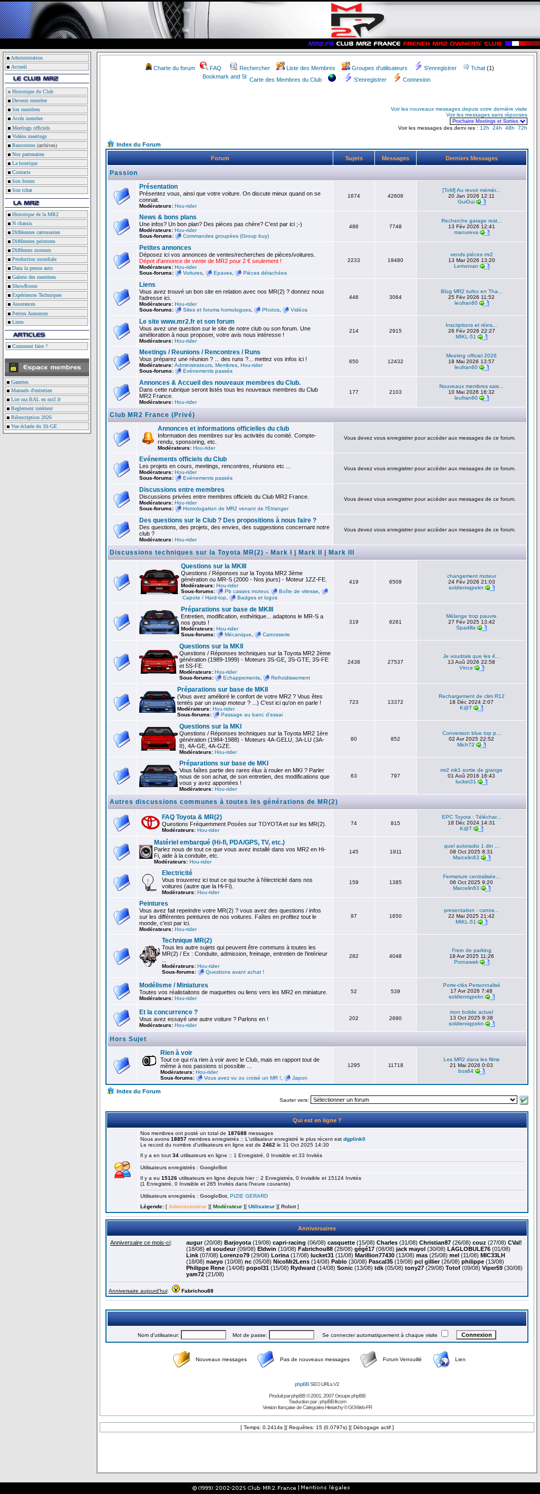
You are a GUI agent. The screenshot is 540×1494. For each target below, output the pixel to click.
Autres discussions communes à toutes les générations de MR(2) (224, 802)
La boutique (24, 163)
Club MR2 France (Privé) (152, 415)
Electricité (177, 873)
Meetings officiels (30, 128)
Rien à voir (176, 1052)
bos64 (466, 1071)
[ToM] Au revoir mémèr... (471, 190)
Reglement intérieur (31, 408)
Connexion (416, 79)
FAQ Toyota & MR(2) (192, 817)
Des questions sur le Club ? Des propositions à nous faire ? (227, 520)
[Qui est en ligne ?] (122, 1176)
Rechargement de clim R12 (472, 696)
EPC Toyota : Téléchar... (471, 817)
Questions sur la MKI (210, 726)
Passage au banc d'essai (252, 714)
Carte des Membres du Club (285, 79)
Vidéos (299, 310)
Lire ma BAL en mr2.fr (35, 399)
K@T (466, 708)
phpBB (302, 1384)
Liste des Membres (310, 68)
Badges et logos (257, 597)
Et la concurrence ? (168, 1012)
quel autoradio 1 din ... (471, 846)
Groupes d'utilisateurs (380, 68)
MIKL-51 (466, 336)
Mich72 (466, 745)
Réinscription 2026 (30, 417)
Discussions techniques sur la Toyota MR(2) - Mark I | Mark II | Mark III (232, 552)
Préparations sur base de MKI (223, 763)
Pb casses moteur (246, 591)
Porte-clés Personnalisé (471, 985)
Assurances (23, 304)
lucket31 (466, 781)
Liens (17, 322)
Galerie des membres (33, 277)
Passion (124, 173)
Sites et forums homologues (217, 310)
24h (497, 128)
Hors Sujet (128, 1039)
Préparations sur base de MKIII (227, 609)
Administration (27, 58)
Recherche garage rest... (471, 221)
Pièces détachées (265, 273)
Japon (299, 1078)
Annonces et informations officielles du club (223, 428)
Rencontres (23, 145)
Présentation (158, 186)
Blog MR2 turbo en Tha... (472, 291)
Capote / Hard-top (204, 597)
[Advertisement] (230, 115)
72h (522, 128)
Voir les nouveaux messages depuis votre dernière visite (459, 109)
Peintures (153, 903)
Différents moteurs (31, 250)
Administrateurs (193, 365)
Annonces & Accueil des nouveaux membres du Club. (220, 382)
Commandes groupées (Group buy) (226, 236)
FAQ (215, 68)
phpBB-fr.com (333, 1401)
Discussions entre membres (182, 489)
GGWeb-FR (360, 1407)
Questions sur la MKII (211, 646)
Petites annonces (165, 247)
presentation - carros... (471, 910)
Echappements (241, 678)
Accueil (19, 67)
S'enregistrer (440, 68)
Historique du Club (32, 91)
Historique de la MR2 (35, 214)
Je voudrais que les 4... (471, 656)
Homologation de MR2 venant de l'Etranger (235, 508)
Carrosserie (276, 634)
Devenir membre (29, 100)
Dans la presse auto (32, 268)
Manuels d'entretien (30, 390)
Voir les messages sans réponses (486, 115)
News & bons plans (168, 217)
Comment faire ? (29, 346)
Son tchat (21, 190)
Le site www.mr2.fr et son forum (187, 321)
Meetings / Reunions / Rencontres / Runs (200, 352)
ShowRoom (24, 286)
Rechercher (254, 68)
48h (510, 128)
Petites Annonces (29, 313)
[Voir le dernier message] (481, 202)
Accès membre (27, 118)
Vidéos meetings (29, 136)
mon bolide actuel (471, 1012)
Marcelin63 (466, 857)
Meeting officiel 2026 (471, 355)
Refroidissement (290, 678)
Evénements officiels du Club (183, 459)
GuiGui (466, 202)
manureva (466, 232)
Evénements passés (208, 371)
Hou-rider (186, 206)
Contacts (21, 172)
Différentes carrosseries (35, 232)
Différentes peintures (33, 241)
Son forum (23, 181)
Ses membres (25, 109)
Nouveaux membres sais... (471, 386)
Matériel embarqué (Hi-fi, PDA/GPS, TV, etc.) (219, 842)
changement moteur (471, 576)
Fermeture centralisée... (471, 876)
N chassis (21, 223)
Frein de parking (471, 950)
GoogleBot (213, 1167)
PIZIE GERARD (249, 1196)
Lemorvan (466, 266)
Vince (466, 668)
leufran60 (466, 303)
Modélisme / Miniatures (173, 985)
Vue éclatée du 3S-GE (33, 426)
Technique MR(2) (187, 940)
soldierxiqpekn (466, 587)
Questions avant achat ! (235, 972)
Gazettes (18, 382)
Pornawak (466, 962)
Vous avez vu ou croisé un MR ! (242, 1078)
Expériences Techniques (36, 295)
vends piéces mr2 (471, 254)
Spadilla (466, 627)
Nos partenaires (27, 154)
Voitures (192, 273)
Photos (270, 310)
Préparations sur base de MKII (222, 689)
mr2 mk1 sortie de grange (471, 770)
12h (484, 128)
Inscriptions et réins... (471, 325)
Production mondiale (33, 259)
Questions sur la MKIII (213, 566)
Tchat (478, 68)
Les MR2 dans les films (471, 1059)
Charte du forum (174, 68)
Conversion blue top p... (471, 733)
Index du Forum (139, 144)
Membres (226, 365)
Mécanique (238, 634)
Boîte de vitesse (299, 591)
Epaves (223, 273)
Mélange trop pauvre (471, 616)
